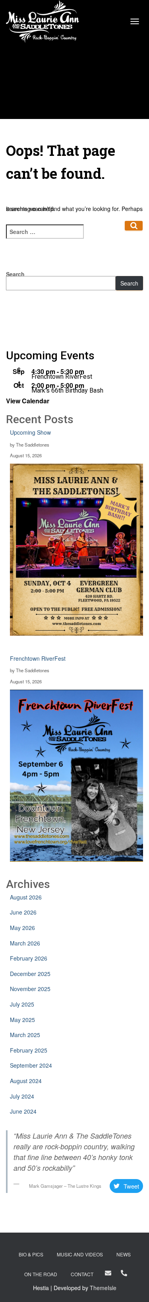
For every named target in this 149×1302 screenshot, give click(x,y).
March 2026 (25, 943)
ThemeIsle (103, 1288)
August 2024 (26, 1081)
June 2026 (23, 912)
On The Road (40, 1274)
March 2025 (25, 1035)
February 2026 (28, 958)
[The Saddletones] (45, 21)
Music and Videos (80, 1254)
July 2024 (22, 1096)
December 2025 (30, 974)
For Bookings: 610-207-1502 (124, 1273)
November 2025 (30, 989)
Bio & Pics (31, 1254)
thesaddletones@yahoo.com (108, 1273)
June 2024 (23, 1111)
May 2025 (22, 1020)
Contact (82, 1274)
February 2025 (28, 1050)
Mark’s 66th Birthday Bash (67, 390)
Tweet (131, 1186)
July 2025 (22, 1004)
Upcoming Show (30, 432)
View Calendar (27, 400)
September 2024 (31, 1065)
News (123, 1254)
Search (129, 283)
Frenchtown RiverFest (61, 376)
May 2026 (22, 928)
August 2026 (26, 897)
